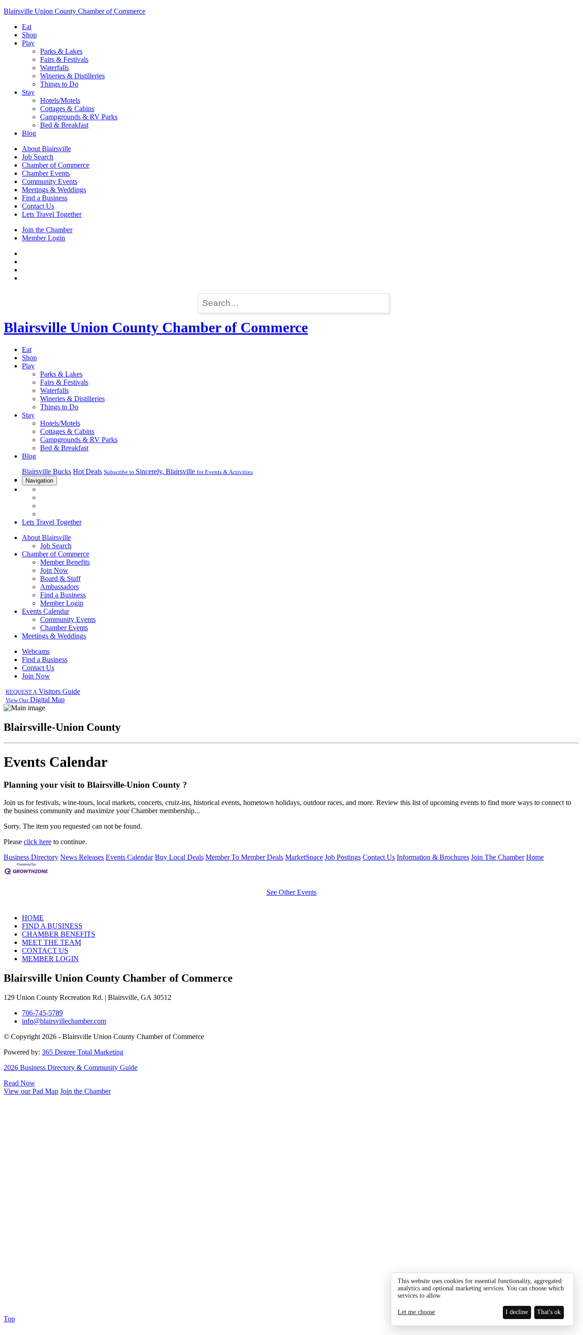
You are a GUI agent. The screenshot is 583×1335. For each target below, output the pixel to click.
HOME (33, 918)
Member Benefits (65, 562)
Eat (26, 27)
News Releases (82, 857)
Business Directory (31, 857)
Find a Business (44, 198)
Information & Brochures (433, 857)
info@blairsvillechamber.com (64, 1021)
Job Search (37, 157)
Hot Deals (87, 471)
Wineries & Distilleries (72, 76)
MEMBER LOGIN (50, 959)
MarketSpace (304, 857)
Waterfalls (54, 67)
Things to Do (59, 84)
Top (9, 1319)
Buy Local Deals (179, 857)
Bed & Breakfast (64, 125)
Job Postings (343, 857)
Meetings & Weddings (54, 190)
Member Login (43, 238)
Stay (28, 92)
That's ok (549, 1312)
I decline (517, 1312)
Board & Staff (60, 578)
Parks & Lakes (61, 51)
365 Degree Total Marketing (82, 1052)
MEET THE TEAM (51, 942)
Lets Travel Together (52, 214)
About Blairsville (46, 149)
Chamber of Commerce (55, 165)
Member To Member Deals (244, 857)
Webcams (36, 651)
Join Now (54, 570)
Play (28, 43)
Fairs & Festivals (64, 59)
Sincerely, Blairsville (178, 471)
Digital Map (35, 699)
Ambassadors (59, 587)
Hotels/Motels (60, 100)
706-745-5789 (42, 1013)
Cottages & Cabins (67, 108)
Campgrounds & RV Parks (79, 117)
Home (535, 857)
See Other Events (291, 892)
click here (37, 842)
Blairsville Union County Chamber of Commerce (74, 11)
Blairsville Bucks (46, 471)
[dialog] (482, 1299)
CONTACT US (45, 950)
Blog (29, 133)
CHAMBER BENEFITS (58, 934)
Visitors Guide (42, 691)
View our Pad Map (31, 1091)
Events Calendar (45, 611)
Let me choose (416, 1312)
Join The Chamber (497, 857)
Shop (29, 35)
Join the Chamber (47, 230)
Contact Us (38, 206)
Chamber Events (46, 173)
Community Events (49, 181)
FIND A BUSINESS (52, 926)
